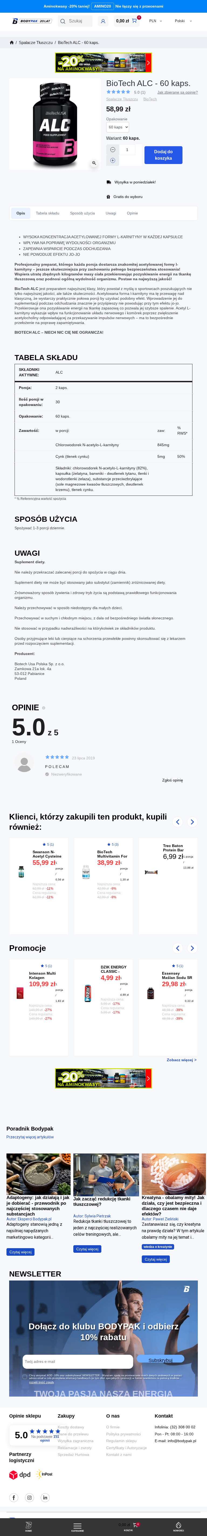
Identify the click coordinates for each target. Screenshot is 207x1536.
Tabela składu (47, 213)
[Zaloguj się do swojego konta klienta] (103, 21)
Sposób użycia (82, 213)
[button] (75, 21)
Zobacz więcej (180, 1060)
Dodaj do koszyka (163, 155)
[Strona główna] (11, 42)
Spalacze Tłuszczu (122, 99)
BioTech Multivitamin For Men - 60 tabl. (112, 856)
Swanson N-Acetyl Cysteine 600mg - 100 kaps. (47, 858)
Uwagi (111, 213)
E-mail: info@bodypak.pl (175, 1441)
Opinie (132, 213)
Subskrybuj (160, 1360)
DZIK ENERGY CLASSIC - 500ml (113, 971)
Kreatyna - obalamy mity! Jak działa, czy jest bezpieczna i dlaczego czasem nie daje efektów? (173, 1206)
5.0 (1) (140, 92)
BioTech (150, 99)
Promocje (27, 948)
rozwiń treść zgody (41, 1382)
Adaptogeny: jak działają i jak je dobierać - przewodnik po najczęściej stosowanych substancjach (37, 1206)
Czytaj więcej (20, 1252)
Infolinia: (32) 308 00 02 (175, 1427)
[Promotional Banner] (103, 62)
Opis (20, 213)
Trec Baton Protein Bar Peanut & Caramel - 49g (175, 852)
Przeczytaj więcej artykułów (30, 1137)
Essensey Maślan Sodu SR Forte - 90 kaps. (177, 977)
